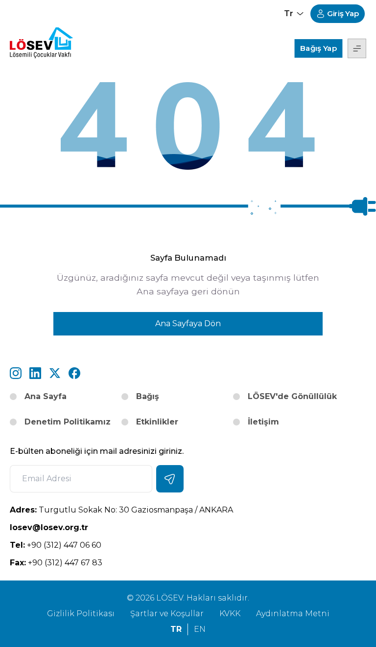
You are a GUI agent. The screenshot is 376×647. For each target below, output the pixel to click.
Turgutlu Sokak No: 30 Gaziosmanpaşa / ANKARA (121, 509)
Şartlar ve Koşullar (167, 613)
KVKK (229, 613)
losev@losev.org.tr (98, 527)
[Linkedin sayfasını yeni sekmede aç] (35, 373)
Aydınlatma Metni (292, 613)
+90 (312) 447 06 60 (55, 545)
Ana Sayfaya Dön (188, 323)
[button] (357, 48)
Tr (176, 629)
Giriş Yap (343, 13)
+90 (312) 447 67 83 (56, 562)
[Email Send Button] (170, 478)
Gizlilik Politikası (81, 613)
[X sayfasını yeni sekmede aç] (55, 373)
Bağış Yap (318, 48)
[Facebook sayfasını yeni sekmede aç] (74, 373)
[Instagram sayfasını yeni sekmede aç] (16, 373)
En (200, 629)
